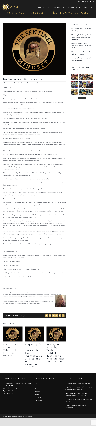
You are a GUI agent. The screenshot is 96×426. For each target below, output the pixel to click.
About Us (37, 386)
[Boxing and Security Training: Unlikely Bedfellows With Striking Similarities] (56, 327)
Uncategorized (28, 82)
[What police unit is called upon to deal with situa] (74, 84)
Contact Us (38, 397)
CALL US (81, 2)
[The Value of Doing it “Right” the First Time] (12, 327)
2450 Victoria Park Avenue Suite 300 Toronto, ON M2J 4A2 (18, 384)
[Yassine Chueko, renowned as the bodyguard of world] (74, 92)
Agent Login (38, 400)
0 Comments (35, 82)
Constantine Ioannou (8, 82)
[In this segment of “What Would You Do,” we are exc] (89, 92)
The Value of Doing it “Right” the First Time (11, 348)
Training (37, 392)
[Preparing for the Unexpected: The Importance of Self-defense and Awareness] (34, 327)
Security (23, 82)
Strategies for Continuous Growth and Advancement (76, 406)
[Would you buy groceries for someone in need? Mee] (89, 77)
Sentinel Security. (18, 416)
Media (37, 394)
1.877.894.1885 (10, 391)
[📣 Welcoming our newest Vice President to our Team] (89, 84)
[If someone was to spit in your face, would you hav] (82, 84)
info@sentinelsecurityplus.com (14, 388)
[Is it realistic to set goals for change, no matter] (82, 92)
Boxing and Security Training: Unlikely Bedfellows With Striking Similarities (55, 353)
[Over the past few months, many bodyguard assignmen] (82, 77)
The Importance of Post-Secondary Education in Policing (78, 400)
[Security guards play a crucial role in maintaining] (74, 77)
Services (37, 389)
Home (37, 383)
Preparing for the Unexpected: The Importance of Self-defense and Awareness (34, 354)
